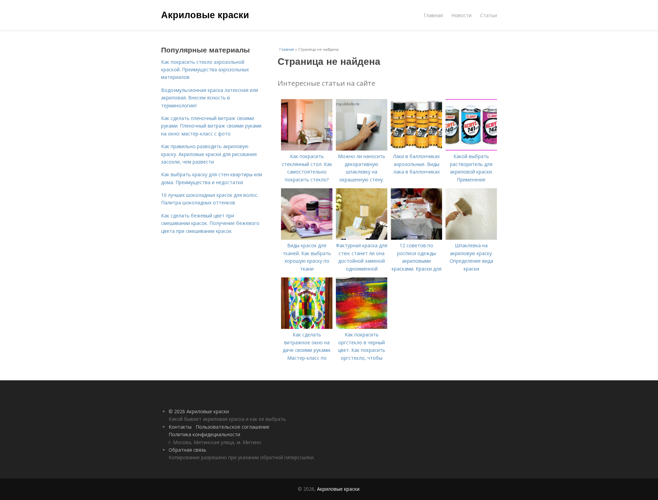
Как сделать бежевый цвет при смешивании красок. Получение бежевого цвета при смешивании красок (210, 223)
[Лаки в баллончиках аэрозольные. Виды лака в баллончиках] (416, 148)
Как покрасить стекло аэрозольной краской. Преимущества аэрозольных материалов (205, 70)
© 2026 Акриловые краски (199, 411)
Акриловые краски (205, 14)
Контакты (180, 427)
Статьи (488, 15)
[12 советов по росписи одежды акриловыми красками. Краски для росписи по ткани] (416, 238)
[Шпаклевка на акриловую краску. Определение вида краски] (471, 238)
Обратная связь (187, 450)
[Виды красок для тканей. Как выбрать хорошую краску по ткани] (306, 238)
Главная (433, 15)
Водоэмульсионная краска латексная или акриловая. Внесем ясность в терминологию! (209, 98)
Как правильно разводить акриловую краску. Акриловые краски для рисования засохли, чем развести (209, 154)
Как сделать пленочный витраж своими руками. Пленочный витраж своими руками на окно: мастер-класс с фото (211, 126)
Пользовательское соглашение (232, 427)
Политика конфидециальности (204, 434)
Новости (461, 15)
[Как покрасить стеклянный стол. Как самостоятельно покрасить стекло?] (306, 148)
